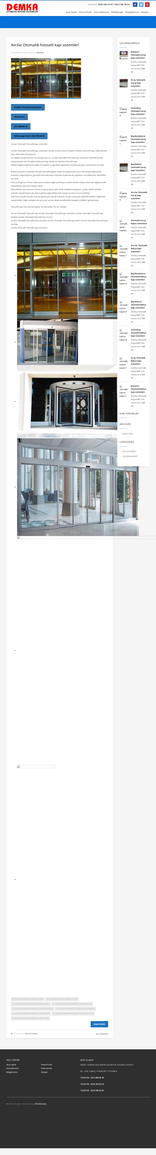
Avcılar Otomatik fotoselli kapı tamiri (32, 1018)
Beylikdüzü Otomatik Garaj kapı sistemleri (138, 167)
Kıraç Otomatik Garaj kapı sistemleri (138, 82)
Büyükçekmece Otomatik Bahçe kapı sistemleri (138, 276)
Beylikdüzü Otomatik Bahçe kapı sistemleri (138, 304)
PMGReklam (41, 1103)
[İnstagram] (147, 4)
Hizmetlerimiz (12, 1068)
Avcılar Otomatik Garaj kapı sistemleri (139, 195)
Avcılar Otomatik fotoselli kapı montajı (77, 1009)
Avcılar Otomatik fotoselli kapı (63, 999)
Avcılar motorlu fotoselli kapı (29, 999)
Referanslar (46, 1068)
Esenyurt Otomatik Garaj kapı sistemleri (138, 54)
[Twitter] (141, 4)
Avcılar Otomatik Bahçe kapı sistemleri (139, 248)
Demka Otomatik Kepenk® (28, 107)
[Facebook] (135, 4)
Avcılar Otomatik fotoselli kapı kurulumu (34, 1009)
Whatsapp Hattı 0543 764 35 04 (29, 136)
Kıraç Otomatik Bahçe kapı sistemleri (138, 360)
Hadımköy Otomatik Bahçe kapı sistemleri (138, 332)
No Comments (102, 1034)
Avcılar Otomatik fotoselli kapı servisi (32, 1014)
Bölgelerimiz (12, 1072)
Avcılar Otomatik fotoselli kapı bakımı (32, 1004)
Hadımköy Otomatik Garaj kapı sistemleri (138, 111)
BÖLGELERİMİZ (31, 1034)
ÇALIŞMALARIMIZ (130, 456)
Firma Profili (46, 1064)
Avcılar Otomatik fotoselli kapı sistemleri (45, 44)
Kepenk (40, 53)
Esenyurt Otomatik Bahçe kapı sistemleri (138, 388)
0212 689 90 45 (20, 126)
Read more (99, 1024)
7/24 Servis (19, 116)
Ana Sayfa (11, 1064)
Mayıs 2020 (128, 433)
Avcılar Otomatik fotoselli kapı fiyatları (73, 1004)
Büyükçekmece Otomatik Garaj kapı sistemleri (138, 139)
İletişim (44, 1072)
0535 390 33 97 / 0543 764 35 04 (114, 4)
